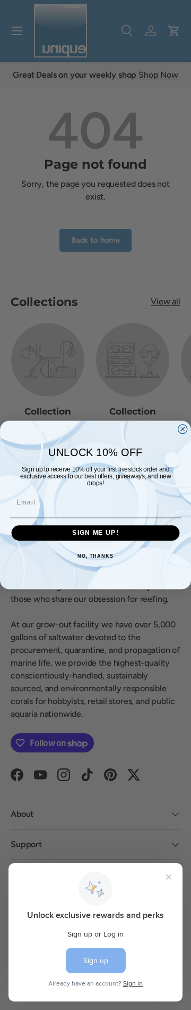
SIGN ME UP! (95, 532)
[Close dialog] (182, 429)
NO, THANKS (95, 556)
